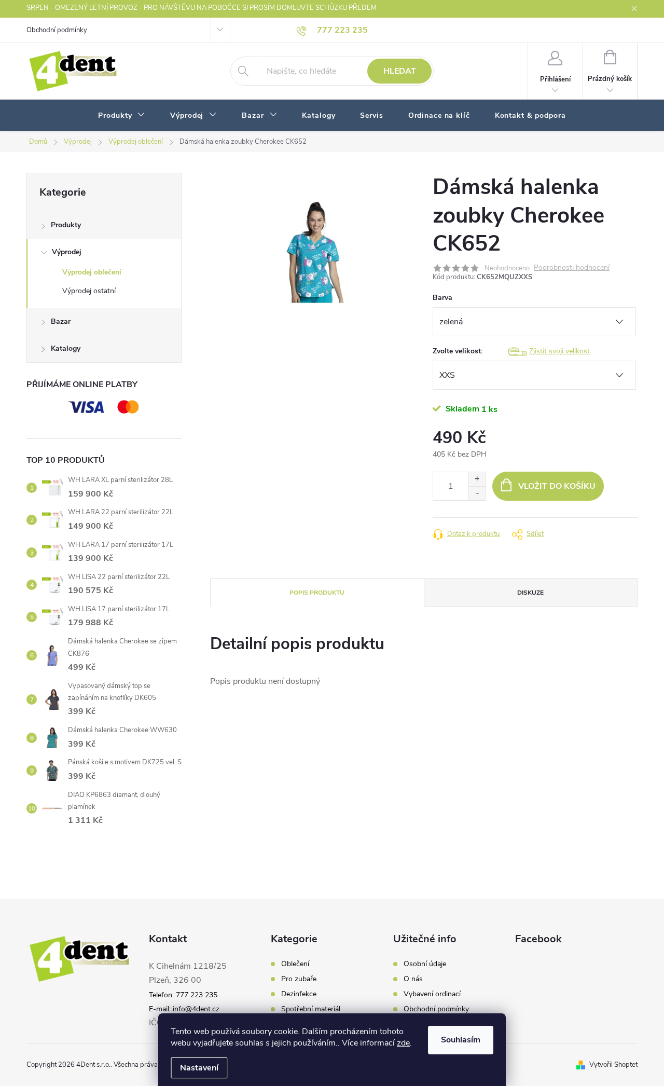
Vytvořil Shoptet (613, 1064)
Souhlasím (460, 1040)
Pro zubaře (298, 979)
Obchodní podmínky (56, 30)
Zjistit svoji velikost (559, 351)
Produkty (66, 225)
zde (403, 1043)
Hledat (399, 71)
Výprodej (66, 252)
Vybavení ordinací (432, 994)
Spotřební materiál (310, 1009)
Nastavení (199, 1068)
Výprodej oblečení (91, 272)
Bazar (61, 321)
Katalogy (65, 348)
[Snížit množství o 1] (477, 493)
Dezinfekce (298, 994)
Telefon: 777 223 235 (183, 995)
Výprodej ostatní (89, 291)
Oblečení (295, 964)
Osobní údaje (425, 964)
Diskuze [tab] (530, 592)
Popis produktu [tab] (316, 592)
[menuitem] (122, 116)
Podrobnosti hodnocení (572, 268)
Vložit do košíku (557, 486)
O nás (413, 979)
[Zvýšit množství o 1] (477, 479)
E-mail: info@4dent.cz (184, 1009)
